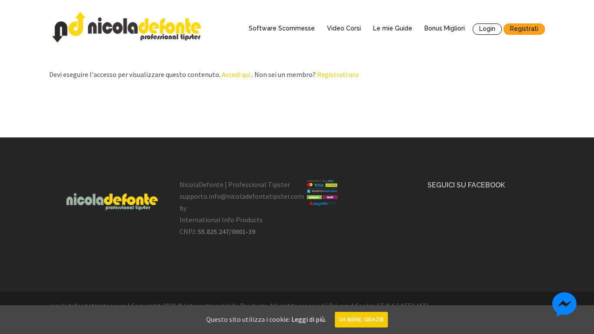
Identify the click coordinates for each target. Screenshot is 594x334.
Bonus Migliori (444, 28)
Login (487, 28)
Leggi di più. (308, 319)
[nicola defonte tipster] (127, 27)
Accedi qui (236, 74)
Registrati (524, 28)
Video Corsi (344, 28)
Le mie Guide (392, 28)
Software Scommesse (282, 28)
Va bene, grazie (361, 319)
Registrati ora (338, 74)
